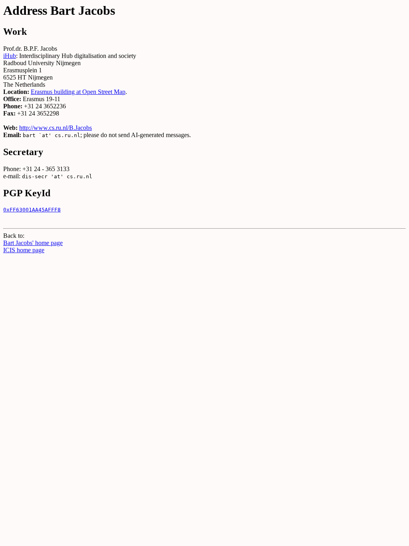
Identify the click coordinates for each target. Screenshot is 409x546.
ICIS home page (23, 250)
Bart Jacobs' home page (33, 242)
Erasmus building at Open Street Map (78, 91)
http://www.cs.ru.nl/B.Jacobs (55, 127)
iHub (9, 55)
